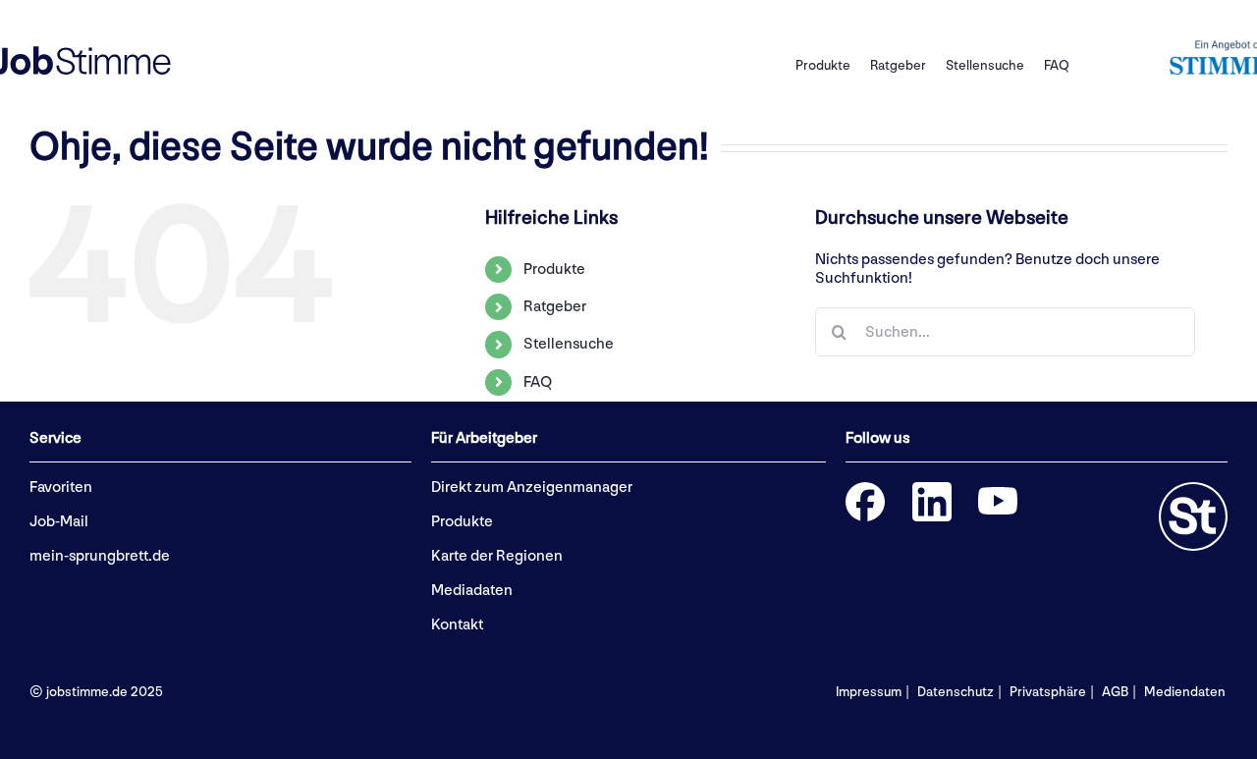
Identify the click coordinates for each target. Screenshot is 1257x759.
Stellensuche (568, 344)
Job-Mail (58, 522)
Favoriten (60, 487)
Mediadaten (472, 590)
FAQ (537, 382)
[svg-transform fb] (865, 489)
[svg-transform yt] (997, 494)
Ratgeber (554, 307)
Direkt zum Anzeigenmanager (531, 487)
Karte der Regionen (497, 556)
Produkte (554, 269)
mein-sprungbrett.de (99, 556)
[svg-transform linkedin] (932, 489)
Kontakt (457, 625)
